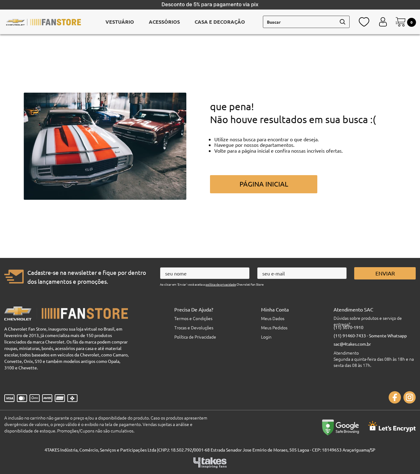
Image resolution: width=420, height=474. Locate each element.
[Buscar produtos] (342, 22)
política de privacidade (220, 284)
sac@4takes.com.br (352, 344)
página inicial (264, 184)
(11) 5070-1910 (348, 327)
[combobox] (306, 22)
